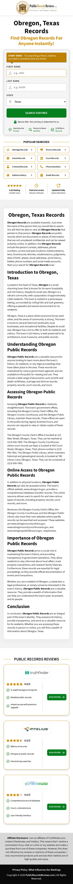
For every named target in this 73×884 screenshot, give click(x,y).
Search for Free (36, 113)
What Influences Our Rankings (45, 870)
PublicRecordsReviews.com (40, 875)
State (10, 95)
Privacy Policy (19, 870)
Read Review (55, 697)
